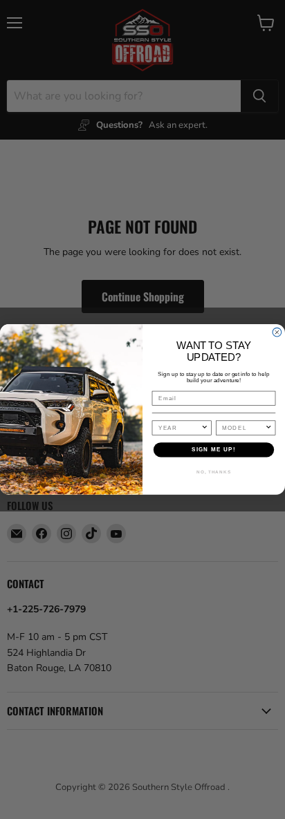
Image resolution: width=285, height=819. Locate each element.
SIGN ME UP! (214, 449)
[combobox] (179, 428)
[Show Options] (205, 428)
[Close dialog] (277, 332)
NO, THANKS (213, 471)
